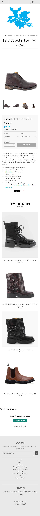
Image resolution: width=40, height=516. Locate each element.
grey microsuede (24, 185)
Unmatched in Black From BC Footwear (20, 350)
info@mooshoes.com (30, 491)
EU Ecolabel (8, 172)
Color (6, 134)
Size (22, 134)
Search (20, 460)
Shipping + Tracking (20, 467)
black (16, 185)
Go (36, 453)
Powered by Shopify (20, 504)
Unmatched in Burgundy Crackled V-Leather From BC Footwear (20, 305)
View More (20, 206)
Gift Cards (20, 471)
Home (5, 35)
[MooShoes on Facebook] (18, 495)
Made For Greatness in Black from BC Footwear (20, 260)
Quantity (7, 142)
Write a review (20, 420)
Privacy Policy (20, 478)
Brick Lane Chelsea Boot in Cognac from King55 (20, 394)
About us (20, 462)
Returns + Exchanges (20, 469)
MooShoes (22, 502)
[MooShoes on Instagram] (21, 495)
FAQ (20, 476)
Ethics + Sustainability (20, 473)
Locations (20, 465)
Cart (36, 2)
